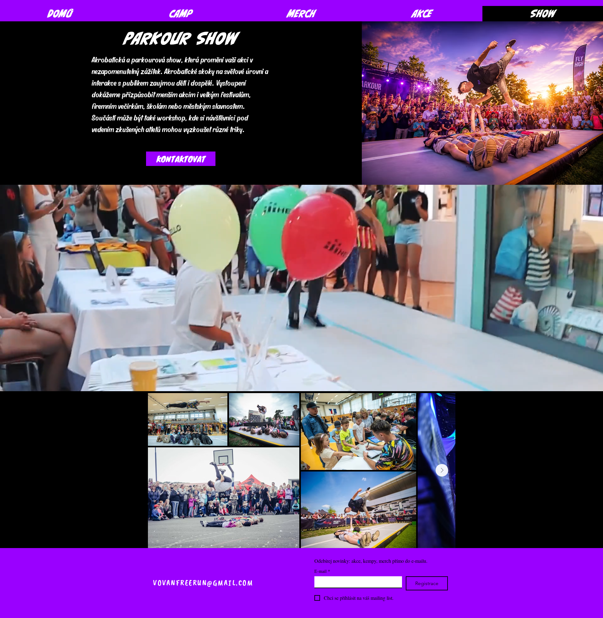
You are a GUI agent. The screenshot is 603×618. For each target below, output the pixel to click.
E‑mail (322, 571)
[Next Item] (442, 470)
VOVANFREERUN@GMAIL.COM (203, 583)
